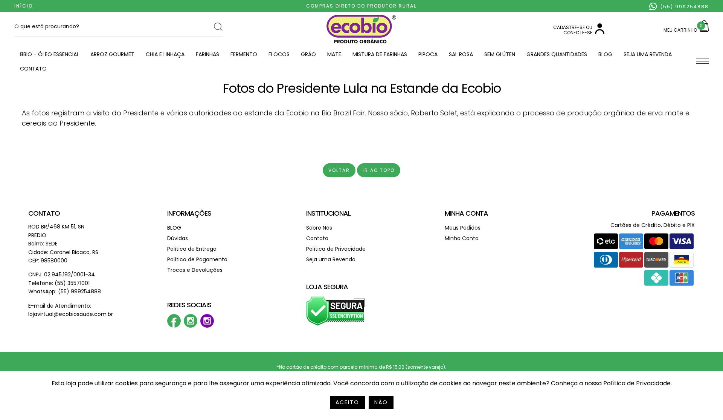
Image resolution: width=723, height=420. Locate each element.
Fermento (243, 54)
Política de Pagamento (197, 259)
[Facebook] (174, 326)
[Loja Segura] (335, 324)
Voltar (339, 170)
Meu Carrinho (680, 30)
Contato (33, 68)
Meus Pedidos (462, 227)
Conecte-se (577, 32)
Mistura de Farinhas (379, 54)
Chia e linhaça (165, 54)
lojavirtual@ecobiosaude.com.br (70, 314)
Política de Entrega (192, 249)
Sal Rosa (461, 54)
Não (381, 402)
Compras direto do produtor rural (361, 6)
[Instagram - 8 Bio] (207, 326)
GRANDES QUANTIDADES (556, 54)
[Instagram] (190, 326)
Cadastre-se (569, 27)
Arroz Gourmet (112, 54)
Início (23, 6)
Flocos (279, 54)
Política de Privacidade (336, 249)
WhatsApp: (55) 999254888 (64, 291)
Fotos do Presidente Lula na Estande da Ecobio (362, 88)
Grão (308, 54)
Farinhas (207, 54)
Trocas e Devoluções (195, 270)
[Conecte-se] (599, 32)
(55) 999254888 (684, 6)
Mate (334, 54)
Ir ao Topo (379, 170)
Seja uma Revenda (648, 54)
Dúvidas (177, 238)
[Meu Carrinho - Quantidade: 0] (704, 30)
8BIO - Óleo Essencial (49, 54)
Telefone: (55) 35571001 (59, 283)
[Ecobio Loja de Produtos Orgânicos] (361, 44)
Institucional (328, 213)
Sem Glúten (499, 54)
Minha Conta (466, 213)
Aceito (347, 402)
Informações (189, 213)
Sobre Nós (319, 227)
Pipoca (428, 54)
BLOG (605, 54)
